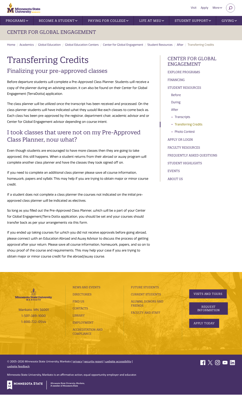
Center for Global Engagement (51, 32)
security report (93, 361)
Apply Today (204, 323)
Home (11, 44)
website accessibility (118, 361)
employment (83, 322)
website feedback (18, 366)
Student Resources (160, 44)
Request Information (208, 308)
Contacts (80, 308)
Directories (82, 294)
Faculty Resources (184, 147)
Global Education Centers (82, 44)
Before (176, 95)
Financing (176, 80)
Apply (204, 7)
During (176, 102)
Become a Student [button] (56, 21)
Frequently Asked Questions (192, 155)
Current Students (146, 294)
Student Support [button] (191, 21)
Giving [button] (228, 21)
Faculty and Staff (145, 312)
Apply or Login (180, 139)
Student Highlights (185, 163)
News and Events (86, 287)
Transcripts (182, 117)
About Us (175, 179)
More (216, 7)
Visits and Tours (208, 294)
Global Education (49, 44)
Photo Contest (185, 131)
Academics (26, 44)
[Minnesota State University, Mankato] (33, 294)
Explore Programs (184, 72)
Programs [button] (15, 21)
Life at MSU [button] (150, 21)
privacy (77, 361)
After (180, 44)
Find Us (78, 301)
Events (174, 171)
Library (79, 315)
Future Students (145, 287)
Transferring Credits (188, 124)
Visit (193, 7)
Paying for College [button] (107, 21)
